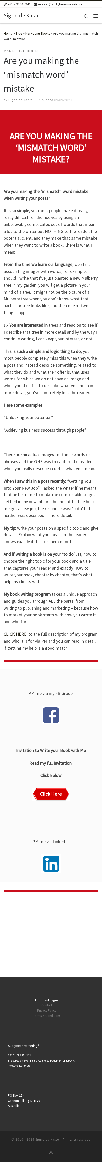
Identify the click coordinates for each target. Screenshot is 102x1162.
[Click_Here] (51, 794)
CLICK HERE (15, 634)
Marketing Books (37, 33)
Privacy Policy (46, 1010)
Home (8, 33)
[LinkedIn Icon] (51, 863)
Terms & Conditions (46, 1016)
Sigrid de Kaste (20, 100)
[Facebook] (51, 715)
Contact (46, 1005)
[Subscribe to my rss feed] (51, 1152)
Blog (19, 33)
